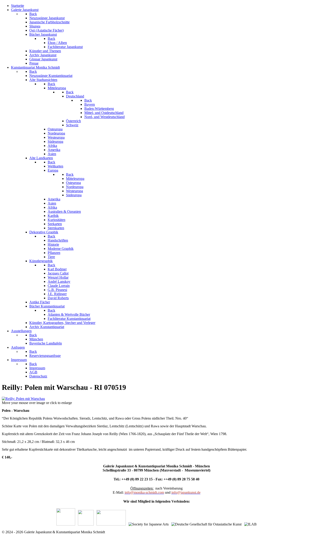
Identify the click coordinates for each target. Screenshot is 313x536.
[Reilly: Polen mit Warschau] (23, 399)
